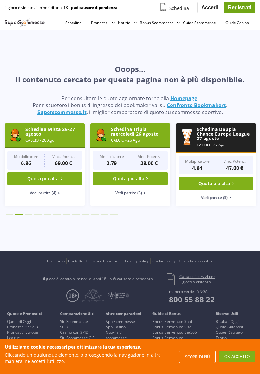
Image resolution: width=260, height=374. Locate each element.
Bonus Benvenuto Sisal (172, 327)
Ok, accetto (237, 356)
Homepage (183, 98)
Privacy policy (137, 261)
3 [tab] (28, 214)
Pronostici (99, 22)
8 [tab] (76, 214)
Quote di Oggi (19, 321)
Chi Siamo (56, 261)
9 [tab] (85, 214)
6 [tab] (57, 214)
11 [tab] (104, 214)
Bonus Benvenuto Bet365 (174, 332)
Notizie (124, 22)
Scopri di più (197, 356)
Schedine (73, 22)
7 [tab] (66, 214)
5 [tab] (47, 214)
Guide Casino (237, 22)
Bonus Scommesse (156, 22)
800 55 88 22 (192, 299)
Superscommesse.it (62, 112)
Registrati (239, 7)
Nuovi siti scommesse (116, 335)
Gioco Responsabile (196, 261)
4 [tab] (38, 214)
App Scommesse (120, 321)
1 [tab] (9, 214)
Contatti (75, 261)
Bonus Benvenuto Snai (172, 321)
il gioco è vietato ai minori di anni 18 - (61, 7)
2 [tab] (19, 214)
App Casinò (116, 327)
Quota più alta (43, 179)
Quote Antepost (229, 327)
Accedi (209, 7)
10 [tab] (95, 214)
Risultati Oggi (227, 321)
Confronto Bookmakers (196, 105)
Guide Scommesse (199, 22)
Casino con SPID (74, 332)
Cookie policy (163, 261)
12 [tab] (114, 214)
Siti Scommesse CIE (77, 337)
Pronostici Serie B (22, 327)
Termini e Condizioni (103, 261)
